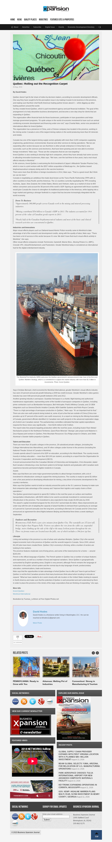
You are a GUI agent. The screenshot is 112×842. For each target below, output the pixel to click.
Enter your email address (52, 814)
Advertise (25, 27)
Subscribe (37, 27)
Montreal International (21, 594)
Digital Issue (50, 27)
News (19, 19)
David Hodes (40, 611)
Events (61, 27)
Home (12, 19)
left (12, 27)
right (100, 27)
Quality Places (30, 19)
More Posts (37, 623)
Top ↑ (96, 835)
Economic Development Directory (81, 27)
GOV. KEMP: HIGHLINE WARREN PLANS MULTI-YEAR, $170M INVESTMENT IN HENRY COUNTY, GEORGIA (79, 794)
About (16, 27)
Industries (43, 19)
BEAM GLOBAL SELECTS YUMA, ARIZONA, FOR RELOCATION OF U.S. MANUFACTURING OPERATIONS (79, 766)
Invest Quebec (18, 591)
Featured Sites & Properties (62, 19)
